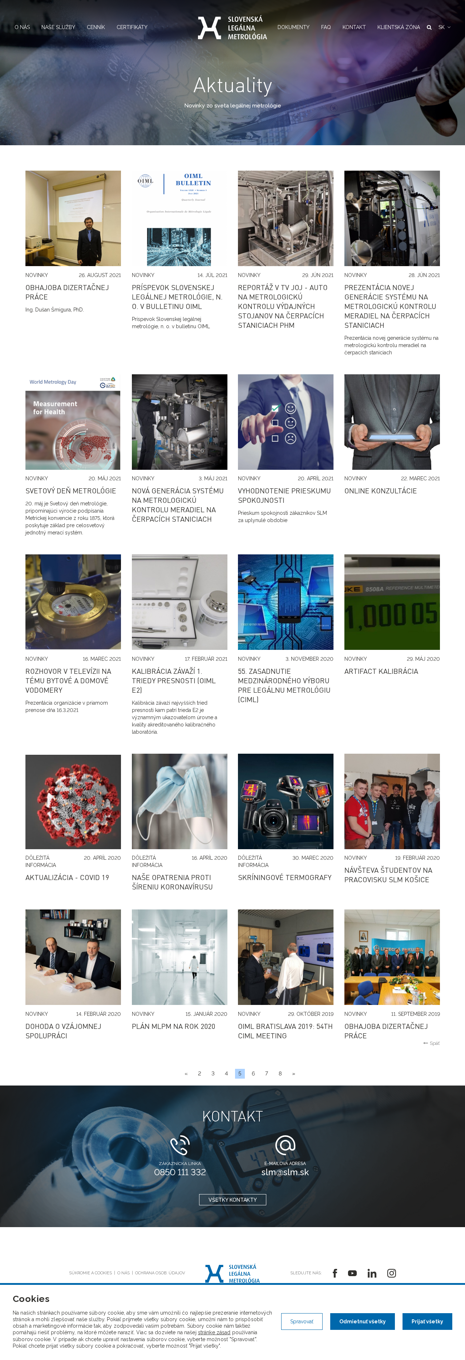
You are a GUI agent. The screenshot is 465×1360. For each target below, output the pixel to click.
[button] (444, 27)
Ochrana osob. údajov (160, 1273)
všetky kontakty (233, 1200)
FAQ (326, 27)
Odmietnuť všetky (362, 1321)
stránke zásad (214, 1332)
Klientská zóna (398, 27)
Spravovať (302, 1321)
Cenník (96, 27)
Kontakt (354, 27)
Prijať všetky (427, 1321)
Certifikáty (132, 27)
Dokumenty (294, 27)
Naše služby (58, 27)
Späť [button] (435, 1043)
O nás (22, 27)
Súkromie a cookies (90, 1273)
